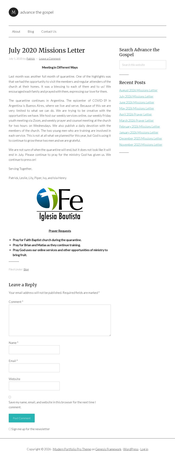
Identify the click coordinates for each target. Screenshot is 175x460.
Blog (26, 269)
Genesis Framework (108, 449)
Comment (16, 302)
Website (14, 379)
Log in (144, 449)
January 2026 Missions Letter (138, 132)
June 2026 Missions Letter (136, 102)
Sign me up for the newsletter (30, 429)
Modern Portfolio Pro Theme (72, 449)
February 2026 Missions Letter (139, 126)
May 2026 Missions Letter (136, 108)
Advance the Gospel (36, 12)
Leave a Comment (49, 58)
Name (13, 343)
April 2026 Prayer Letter (135, 114)
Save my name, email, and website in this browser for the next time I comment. (52, 404)
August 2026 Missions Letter (138, 90)
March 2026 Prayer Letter (136, 120)
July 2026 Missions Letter (136, 96)
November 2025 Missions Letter (140, 144)
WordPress (130, 449)
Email (13, 361)
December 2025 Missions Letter (140, 138)
